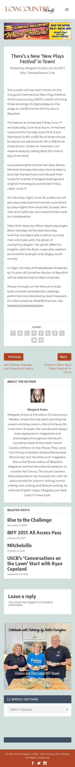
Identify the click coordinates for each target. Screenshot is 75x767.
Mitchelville (19, 545)
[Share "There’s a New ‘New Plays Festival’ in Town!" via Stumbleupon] (61, 333)
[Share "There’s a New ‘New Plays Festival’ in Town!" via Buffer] (54, 333)
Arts (23, 72)
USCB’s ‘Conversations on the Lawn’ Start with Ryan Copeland (35, 563)
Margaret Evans (36, 68)
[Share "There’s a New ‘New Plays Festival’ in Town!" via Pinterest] (41, 333)
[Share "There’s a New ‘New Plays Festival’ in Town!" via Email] (34, 340)
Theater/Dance (37, 72)
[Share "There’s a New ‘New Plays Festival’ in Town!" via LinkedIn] (47, 333)
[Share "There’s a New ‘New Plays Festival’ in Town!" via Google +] (27, 333)
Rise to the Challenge (29, 520)
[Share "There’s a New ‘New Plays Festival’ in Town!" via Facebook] (13, 333)
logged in (33, 602)
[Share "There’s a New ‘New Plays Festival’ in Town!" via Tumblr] (34, 333)
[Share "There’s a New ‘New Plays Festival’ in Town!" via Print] (41, 340)
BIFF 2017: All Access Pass (34, 532)
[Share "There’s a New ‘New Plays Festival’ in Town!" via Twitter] (20, 333)
